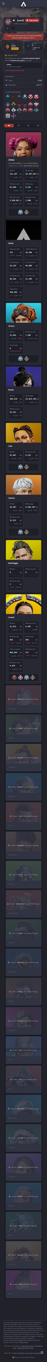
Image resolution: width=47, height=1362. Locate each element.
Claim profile (33, 20)
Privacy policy (24, 1342)
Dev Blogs (21, 1353)
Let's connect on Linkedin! (33, 1353)
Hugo (15, 1353)
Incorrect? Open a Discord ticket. (15, 70)
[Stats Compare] (8, 28)
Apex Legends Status (27, 1346)
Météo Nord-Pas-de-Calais (26, 1348)
